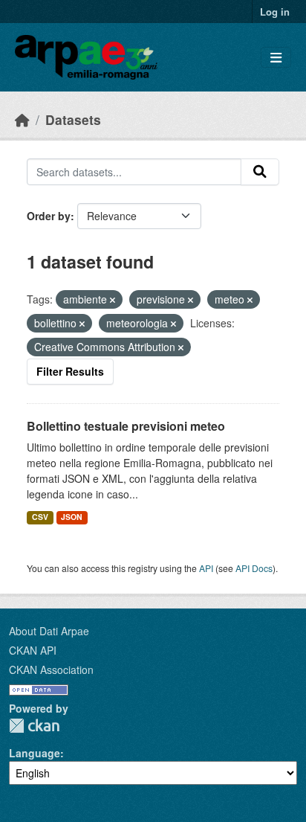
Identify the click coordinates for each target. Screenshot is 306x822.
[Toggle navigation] (276, 57)
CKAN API (32, 650)
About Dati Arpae (49, 630)
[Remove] (112, 300)
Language (34, 752)
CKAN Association (51, 669)
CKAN (34, 725)
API (206, 568)
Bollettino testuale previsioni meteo (126, 425)
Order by (49, 215)
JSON (71, 516)
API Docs (254, 568)
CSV (40, 516)
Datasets (73, 119)
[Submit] (260, 171)
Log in (275, 11)
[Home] (22, 119)
